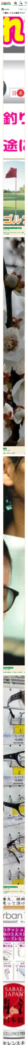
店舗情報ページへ (22, 9)
